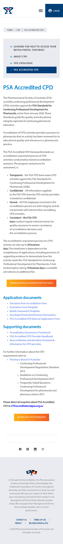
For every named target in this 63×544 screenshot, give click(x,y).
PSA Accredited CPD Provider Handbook (31, 336)
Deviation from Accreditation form (28, 303)
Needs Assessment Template (25, 311)
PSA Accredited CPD (26, 70)
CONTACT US (21, 520)
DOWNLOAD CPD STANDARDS (31, 417)
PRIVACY (18, 523)
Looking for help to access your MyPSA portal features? (35, 48)
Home (10, 30)
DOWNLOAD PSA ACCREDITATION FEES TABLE (31, 283)
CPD (18, 30)
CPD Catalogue (23, 63)
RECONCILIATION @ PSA (38, 523)
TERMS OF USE (40, 520)
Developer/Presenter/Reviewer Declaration (33, 315)
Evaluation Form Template (24, 307)
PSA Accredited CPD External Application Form (35, 319)
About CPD (20, 57)
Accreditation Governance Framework (30, 332)
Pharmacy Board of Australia (25, 359)
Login (56, 11)
